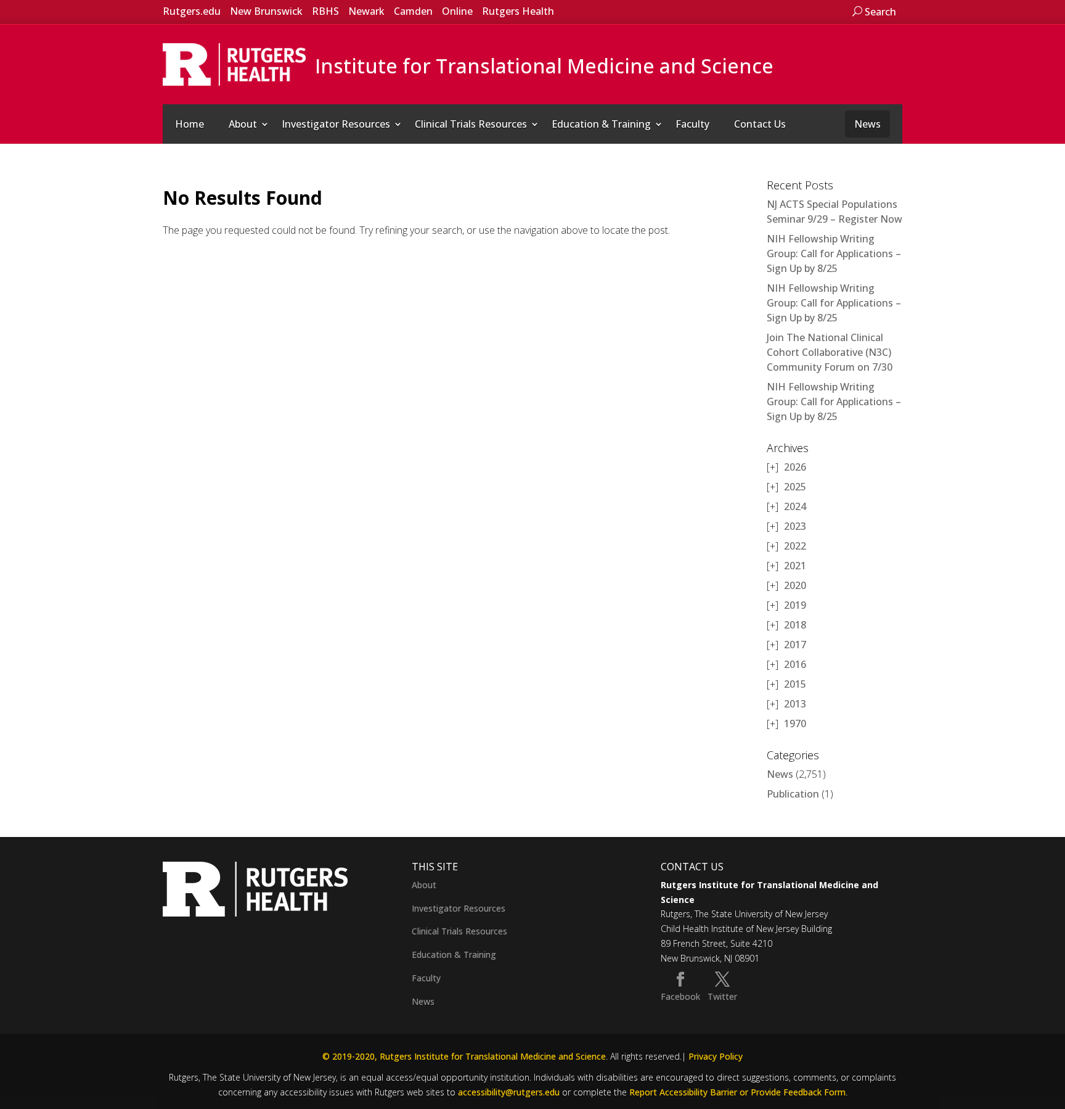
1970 (795, 723)
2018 (795, 625)
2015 (795, 684)
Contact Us (760, 124)
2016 (795, 664)
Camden (413, 11)
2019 (795, 605)
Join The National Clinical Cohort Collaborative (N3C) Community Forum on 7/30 (829, 352)
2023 (795, 526)
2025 (795, 486)
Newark (366, 11)
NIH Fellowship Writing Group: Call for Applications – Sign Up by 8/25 (834, 253)
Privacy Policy (715, 1056)
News (867, 124)
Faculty (692, 124)
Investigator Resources (336, 124)
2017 (795, 644)
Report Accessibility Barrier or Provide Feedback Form (737, 1092)
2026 (795, 467)
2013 (795, 704)
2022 (795, 546)
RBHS (325, 11)
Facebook (680, 996)
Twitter (722, 996)
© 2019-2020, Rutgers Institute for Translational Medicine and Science (464, 1056)
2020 (795, 585)
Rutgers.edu (192, 11)
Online (457, 11)
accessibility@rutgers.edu (509, 1092)
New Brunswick (266, 11)
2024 (795, 506)
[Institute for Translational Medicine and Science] (234, 63)
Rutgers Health (518, 11)
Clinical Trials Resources (471, 124)
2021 (795, 565)
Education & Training (601, 124)
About (243, 124)
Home (189, 124)
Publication (793, 794)
